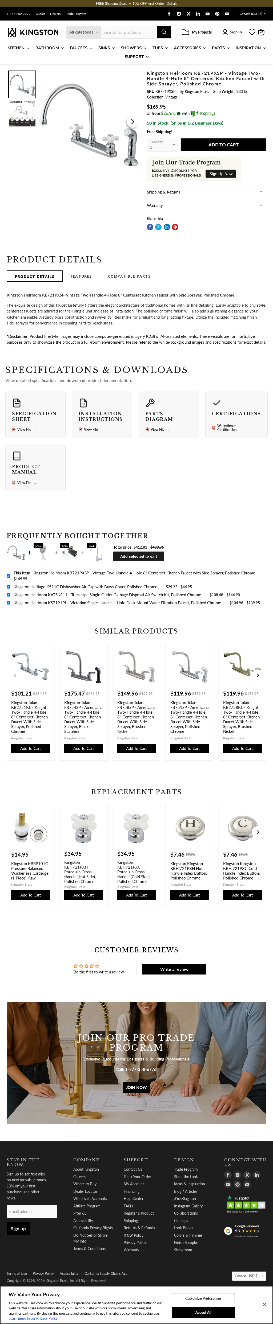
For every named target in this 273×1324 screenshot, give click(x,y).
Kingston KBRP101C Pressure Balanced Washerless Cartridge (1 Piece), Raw (30, 870)
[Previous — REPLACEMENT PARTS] (15, 832)
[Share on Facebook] (150, 227)
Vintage (171, 97)
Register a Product (139, 1213)
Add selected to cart (138, 556)
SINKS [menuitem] (104, 48)
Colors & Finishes (188, 1235)
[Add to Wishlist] (133, 74)
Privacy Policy (135, 1242)
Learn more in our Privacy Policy (33, 1318)
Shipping (131, 1220)
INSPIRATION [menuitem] (248, 48)
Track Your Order (137, 1176)
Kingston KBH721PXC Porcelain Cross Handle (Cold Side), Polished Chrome (133, 872)
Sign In (236, 32)
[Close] (264, 1304)
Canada (251, 14)
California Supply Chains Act (106, 1273)
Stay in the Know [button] (23, 1162)
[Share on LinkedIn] (167, 227)
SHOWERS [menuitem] (131, 48)
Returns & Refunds (139, 1228)
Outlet (40, 14)
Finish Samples (186, 1242)
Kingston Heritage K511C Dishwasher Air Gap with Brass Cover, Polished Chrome (85, 586)
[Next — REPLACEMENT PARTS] (258, 832)
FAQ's (128, 1206)
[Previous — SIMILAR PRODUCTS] (15, 675)
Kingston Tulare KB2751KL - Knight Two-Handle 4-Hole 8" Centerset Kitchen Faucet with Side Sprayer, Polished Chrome (29, 717)
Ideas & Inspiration (189, 1184)
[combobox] (129, 32)
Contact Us (133, 1169)
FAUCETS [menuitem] (78, 48)
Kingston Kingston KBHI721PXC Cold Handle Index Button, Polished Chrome (241, 870)
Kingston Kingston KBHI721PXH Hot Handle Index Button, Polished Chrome (188, 870)
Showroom (183, 1250)
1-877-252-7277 (18, 14)
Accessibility (83, 1220)
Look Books (183, 1228)
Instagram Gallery (188, 1206)
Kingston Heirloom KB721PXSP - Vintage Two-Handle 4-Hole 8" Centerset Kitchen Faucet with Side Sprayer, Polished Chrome (134, 572)
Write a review (174, 969)
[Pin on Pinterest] (175, 227)
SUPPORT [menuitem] (134, 56)
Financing (131, 1191)
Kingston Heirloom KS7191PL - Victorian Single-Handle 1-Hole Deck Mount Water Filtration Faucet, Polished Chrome (117, 602)
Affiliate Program (87, 1206)
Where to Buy (85, 1184)
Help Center (133, 1198)
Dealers (55, 14)
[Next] (132, 121)
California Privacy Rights (93, 1228)
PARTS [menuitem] (218, 48)
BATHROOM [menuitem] (47, 48)
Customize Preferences (203, 1298)
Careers (79, 1176)
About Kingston (86, 1169)
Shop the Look (186, 1176)
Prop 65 (79, 1213)
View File (27, 429)
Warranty (131, 1250)
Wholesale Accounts (90, 1198)
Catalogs (181, 1220)
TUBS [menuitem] (157, 48)
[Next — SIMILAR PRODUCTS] (258, 675)
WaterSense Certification (239, 428)
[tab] (35, 276)
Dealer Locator (85, 1191)
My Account (134, 1184)
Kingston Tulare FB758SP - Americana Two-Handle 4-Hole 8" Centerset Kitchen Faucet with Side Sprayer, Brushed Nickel (136, 717)
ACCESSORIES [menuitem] (187, 48)
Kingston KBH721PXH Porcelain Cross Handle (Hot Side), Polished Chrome (80, 872)
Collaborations (186, 1213)
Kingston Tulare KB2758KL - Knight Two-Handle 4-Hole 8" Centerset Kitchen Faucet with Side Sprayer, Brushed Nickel (241, 717)
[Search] (164, 32)
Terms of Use (17, 1273)
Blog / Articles (185, 1191)
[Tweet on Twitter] (158, 227)
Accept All (203, 1312)
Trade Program (76, 14)
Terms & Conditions (89, 1248)
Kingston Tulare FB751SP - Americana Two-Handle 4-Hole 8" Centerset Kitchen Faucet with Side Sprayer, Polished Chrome (189, 717)
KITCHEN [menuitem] (16, 48)
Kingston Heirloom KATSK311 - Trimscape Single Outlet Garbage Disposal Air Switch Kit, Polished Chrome (107, 594)
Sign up (18, 1228)
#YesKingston (185, 1198)
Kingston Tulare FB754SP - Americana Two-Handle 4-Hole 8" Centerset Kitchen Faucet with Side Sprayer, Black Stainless (83, 717)
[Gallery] (73, 122)
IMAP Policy (133, 1235)
